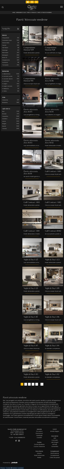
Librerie (39, 453)
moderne (5, 102)
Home (13, 12)
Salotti (55, 429)
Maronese (5, 52)
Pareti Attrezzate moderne (45, 12)
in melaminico (6, 74)
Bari (3, 111)
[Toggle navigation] (61, 7)
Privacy (3, 468)
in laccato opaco (7, 79)
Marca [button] (4, 35)
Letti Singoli (54, 442)
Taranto (4, 128)
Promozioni (39, 433)
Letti (55, 438)
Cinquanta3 (5, 38)
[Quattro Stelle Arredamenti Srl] (32, 7)
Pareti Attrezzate (31, 12)
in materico (5, 88)
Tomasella (5, 65)
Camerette (54, 446)
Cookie (8, 468)
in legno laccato (7, 86)
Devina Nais (5, 43)
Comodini (55, 440)
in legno (4, 83)
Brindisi (4, 114)
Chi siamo (39, 431)
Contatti (39, 437)
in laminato (5, 81)
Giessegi (4, 50)
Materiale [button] (5, 71)
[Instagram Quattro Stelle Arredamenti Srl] (18, 440)
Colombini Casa (7, 40)
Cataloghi (39, 435)
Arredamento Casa (21, 12)
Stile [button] (3, 97)
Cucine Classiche (39, 446)
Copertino (5, 116)
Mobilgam (5, 55)
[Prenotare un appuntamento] (32, 2)
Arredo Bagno (54, 431)
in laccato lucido (7, 76)
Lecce (4, 121)
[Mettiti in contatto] (28, 2)
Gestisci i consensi (17, 468)
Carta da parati (55, 457)
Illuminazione (55, 453)
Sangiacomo (6, 60)
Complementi (54, 455)
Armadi (54, 444)
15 (41, 384)
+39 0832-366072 (18, 434)
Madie (39, 457)
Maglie (4, 123)
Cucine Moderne (39, 444)
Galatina (4, 119)
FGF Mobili (5, 47)
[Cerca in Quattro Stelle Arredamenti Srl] (2, 7)
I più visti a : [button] (6, 109)
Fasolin (4, 45)
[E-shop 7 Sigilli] (36, 2)
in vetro (4, 91)
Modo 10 (4, 57)
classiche (5, 100)
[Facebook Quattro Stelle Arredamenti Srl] (15, 440)
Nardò (4, 126)
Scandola (5, 62)
